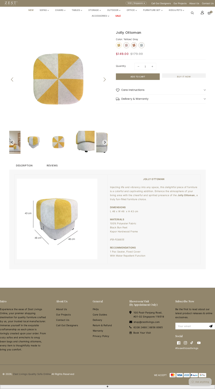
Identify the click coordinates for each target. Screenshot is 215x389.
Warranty (98, 330)
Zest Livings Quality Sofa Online (32, 374)
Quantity (121, 65)
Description (24, 165)
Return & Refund (102, 325)
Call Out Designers (161, 3)
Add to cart (138, 76)
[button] (194, 13)
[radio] (119, 45)
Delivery (97, 319)
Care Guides (100, 314)
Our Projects (180, 3)
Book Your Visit (142, 332)
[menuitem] (31, 10)
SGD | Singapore (135, 3)
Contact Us (208, 3)
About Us (194, 3)
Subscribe (211, 326)
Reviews (52, 165)
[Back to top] (107, 387)
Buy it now (184, 76)
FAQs (96, 309)
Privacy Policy (101, 336)
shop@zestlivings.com (147, 322)
